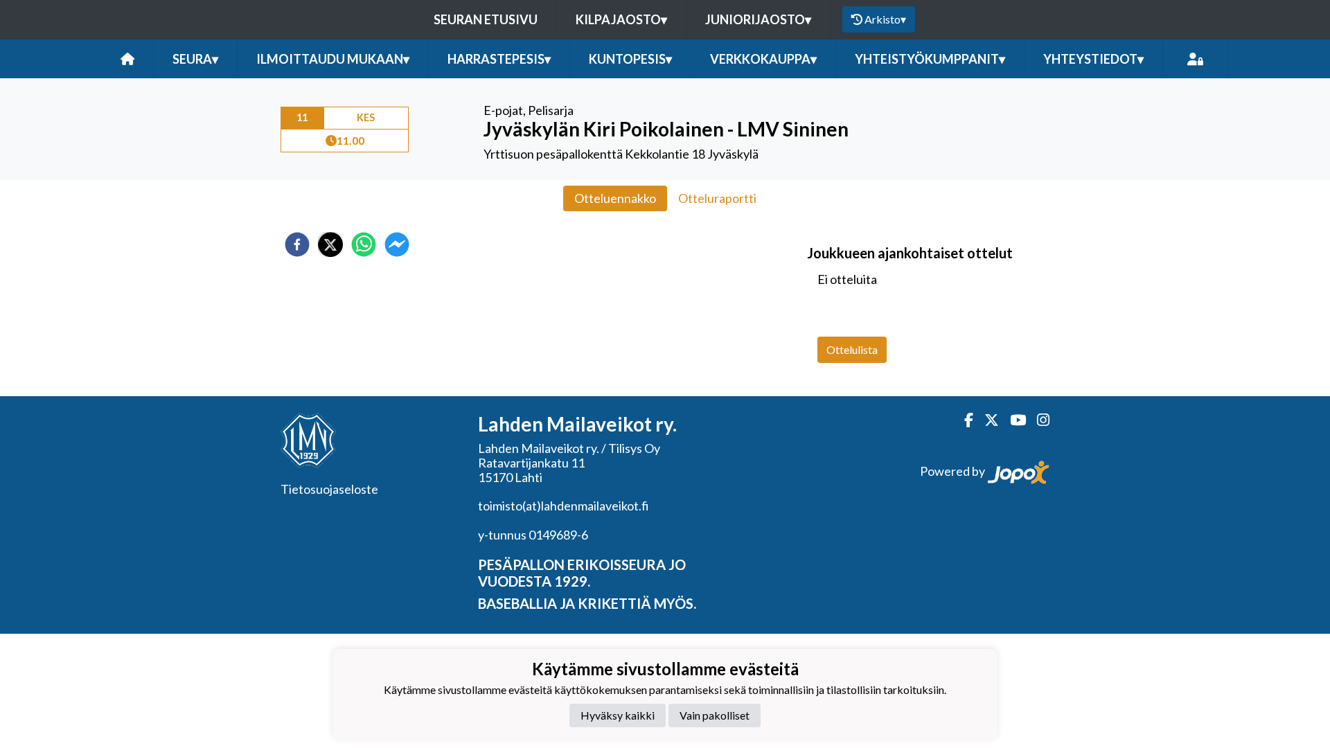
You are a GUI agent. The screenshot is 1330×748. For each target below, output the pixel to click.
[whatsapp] (363, 244)
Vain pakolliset (715, 715)
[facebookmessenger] (396, 244)
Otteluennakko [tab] (615, 198)
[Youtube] (1012, 420)
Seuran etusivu (486, 19)
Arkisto (885, 19)
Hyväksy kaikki (617, 715)
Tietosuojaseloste (329, 489)
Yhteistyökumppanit (930, 58)
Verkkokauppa (763, 58)
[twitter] (330, 244)
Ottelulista (852, 349)
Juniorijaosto (758, 19)
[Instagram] (1037, 420)
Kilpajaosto (621, 19)
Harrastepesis (499, 58)
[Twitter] (986, 420)
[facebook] (297, 244)
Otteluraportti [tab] (717, 198)
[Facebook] (963, 420)
